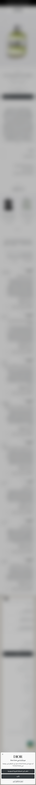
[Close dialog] (2, 754)
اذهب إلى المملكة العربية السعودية (18, 771)
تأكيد (18, 776)
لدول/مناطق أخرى (18, 781)
